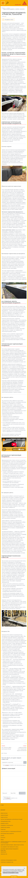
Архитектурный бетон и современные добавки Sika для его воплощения (13, 842)
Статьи (8, 7)
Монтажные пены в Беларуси (7, 833)
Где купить (14, 876)
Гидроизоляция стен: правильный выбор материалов (22, 749)
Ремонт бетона (4, 813)
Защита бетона (4, 817)
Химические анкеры (5, 827)
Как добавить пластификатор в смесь (9, 846)
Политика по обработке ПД (7, 862)
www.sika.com (4, 854)
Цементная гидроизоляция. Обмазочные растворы (12, 844)
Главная (3, 7)
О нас (2, 805)
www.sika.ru (3, 852)
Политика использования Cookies (9, 860)
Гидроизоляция (4, 815)
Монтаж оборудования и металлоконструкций (11, 819)
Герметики (3, 829)
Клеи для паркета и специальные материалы (11, 831)
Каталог (3, 810)
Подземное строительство (7, 825)
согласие (7, 765)
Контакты (3, 837)
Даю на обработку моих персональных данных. (14, 765)
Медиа (2, 839)
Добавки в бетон (4, 823)
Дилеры (2, 835)
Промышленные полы (5, 821)
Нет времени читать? (9, 19)
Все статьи (4, 753)
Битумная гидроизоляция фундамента (9, 848)
